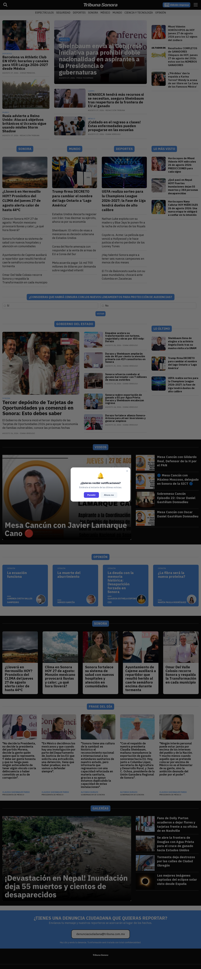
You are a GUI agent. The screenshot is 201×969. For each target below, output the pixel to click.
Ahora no (109, 495)
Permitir (91, 495)
